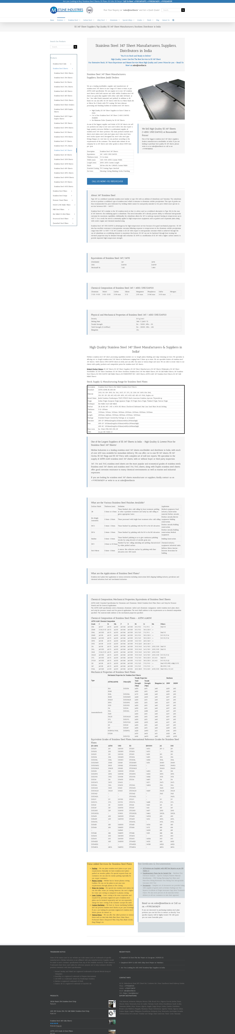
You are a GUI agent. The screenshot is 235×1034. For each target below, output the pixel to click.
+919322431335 (129, 986)
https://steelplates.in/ (131, 993)
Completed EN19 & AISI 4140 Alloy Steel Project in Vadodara (142, 963)
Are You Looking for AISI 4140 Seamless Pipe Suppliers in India (143, 968)
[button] (173, 19)
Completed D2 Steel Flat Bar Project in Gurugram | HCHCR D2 (142, 958)
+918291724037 (130, 988)
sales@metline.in (139, 65)
